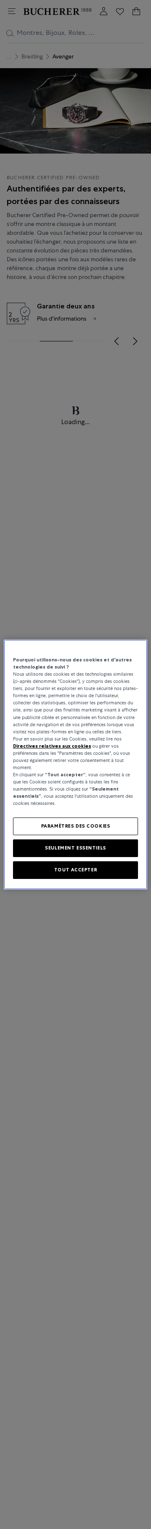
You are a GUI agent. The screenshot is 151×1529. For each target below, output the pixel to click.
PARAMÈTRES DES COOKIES (75, 826)
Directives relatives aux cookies (52, 746)
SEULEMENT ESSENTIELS (75, 848)
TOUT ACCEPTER (75, 870)
